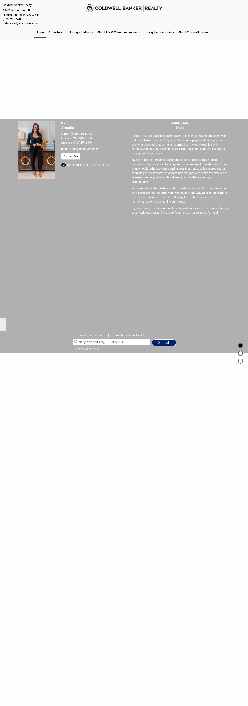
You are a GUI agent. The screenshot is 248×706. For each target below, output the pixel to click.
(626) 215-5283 (12, 19)
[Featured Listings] (240, 353)
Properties (57, 34)
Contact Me (71, 156)
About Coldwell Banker (195, 34)
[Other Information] (240, 361)
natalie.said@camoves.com (20, 23)
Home (40, 32)
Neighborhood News (160, 32)
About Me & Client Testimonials (120, 34)
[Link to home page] (124, 8)
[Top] (240, 345)
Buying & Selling (81, 34)
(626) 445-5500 (81, 138)
